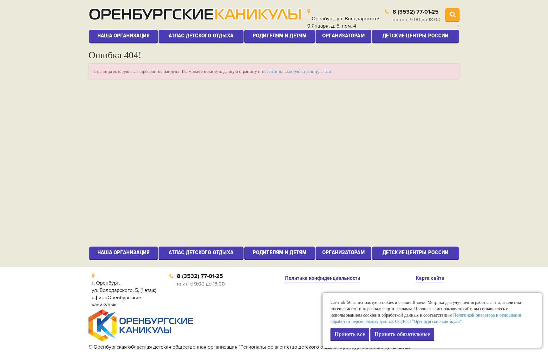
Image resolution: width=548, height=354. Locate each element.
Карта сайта (430, 278)
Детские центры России (415, 35)
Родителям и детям (280, 35)
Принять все (350, 334)
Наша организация (123, 35)
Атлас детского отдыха (201, 35)
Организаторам (343, 35)
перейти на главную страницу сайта (296, 71)
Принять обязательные (402, 334)
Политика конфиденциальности (322, 278)
